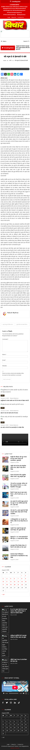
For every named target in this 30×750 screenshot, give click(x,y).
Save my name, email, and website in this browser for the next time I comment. (13, 374)
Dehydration (21, 14)
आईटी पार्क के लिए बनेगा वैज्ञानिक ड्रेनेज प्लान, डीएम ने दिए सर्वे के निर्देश (18, 467)
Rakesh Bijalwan (12, 313)
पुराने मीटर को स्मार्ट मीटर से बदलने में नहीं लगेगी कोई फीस (22, 324)
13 (14, 581)
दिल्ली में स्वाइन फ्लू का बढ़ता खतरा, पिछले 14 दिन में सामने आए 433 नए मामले (18, 494)
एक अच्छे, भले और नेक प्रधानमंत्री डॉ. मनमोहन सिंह (12, 427)
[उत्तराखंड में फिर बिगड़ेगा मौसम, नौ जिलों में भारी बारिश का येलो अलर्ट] (5, 548)
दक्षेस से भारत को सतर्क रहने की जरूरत (9, 413)
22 (22, 584)
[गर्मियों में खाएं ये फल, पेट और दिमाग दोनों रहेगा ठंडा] (5, 666)
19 (10, 584)
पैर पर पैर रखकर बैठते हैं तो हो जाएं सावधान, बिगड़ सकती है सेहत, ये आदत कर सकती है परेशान (18, 611)
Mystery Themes (15, 748)
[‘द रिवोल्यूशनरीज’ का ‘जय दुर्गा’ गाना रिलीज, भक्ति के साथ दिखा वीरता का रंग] (5, 521)
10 (3, 581)
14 (18, 581)
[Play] (4, 693)
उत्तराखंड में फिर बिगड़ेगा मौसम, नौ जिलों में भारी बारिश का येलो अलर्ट (18, 546)
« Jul (3, 594)
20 (14, 584)
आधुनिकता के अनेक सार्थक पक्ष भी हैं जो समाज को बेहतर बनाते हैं (15, 400)
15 (22, 581)
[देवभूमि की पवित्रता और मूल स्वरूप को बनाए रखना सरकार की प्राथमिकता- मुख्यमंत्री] (5, 459)
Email (4, 360)
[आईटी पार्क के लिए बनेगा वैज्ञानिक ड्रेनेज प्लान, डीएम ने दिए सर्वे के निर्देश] (5, 468)
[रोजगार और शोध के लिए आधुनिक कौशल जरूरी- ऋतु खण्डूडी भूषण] (5, 477)
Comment (5, 339)
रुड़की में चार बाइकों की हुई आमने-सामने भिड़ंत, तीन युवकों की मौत (18, 529)
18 (7, 584)
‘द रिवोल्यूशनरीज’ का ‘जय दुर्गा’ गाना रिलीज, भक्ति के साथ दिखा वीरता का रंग (19, 521)
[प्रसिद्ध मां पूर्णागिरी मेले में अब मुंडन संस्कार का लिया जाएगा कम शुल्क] (5, 646)
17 (3, 584)
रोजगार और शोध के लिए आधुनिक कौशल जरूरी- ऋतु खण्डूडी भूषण (18, 475)
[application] (15, 687)
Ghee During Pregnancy (15, 12)
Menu (4, 41)
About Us (13, 17)
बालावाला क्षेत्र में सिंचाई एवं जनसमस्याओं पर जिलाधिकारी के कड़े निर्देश (19, 555)
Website (4, 366)
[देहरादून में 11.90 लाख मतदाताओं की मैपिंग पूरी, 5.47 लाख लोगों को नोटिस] (5, 539)
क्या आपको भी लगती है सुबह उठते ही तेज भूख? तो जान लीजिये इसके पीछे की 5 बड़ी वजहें (19, 503)
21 (18, 584)
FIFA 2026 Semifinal (10, 14)
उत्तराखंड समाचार (15, 5)
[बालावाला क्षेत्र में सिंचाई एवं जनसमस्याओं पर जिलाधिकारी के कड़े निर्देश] (5, 556)
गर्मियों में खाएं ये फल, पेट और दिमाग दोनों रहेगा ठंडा (18, 660)
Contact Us (21, 17)
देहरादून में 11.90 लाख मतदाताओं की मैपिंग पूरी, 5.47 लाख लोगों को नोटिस (19, 537)
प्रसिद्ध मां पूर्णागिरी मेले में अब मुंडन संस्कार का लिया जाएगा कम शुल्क (18, 636)
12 (10, 581)
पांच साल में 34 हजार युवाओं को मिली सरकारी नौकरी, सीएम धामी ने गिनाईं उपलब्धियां (19, 512)
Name (4, 354)
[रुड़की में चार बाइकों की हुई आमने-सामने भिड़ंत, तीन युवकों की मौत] (5, 530)
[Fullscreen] (26, 693)
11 (6, 581)
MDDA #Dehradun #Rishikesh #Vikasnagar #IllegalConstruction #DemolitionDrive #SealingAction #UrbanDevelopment (15, 8)
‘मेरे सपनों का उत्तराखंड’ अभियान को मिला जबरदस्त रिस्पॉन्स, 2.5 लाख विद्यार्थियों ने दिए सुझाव (18, 485)
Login (8, 17)
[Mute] (23, 693)
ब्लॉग (2, 395)
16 (25, 581)
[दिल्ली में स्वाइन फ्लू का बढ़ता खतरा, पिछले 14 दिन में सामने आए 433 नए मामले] (5, 495)
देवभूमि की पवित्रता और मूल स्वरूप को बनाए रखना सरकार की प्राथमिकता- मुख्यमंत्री (18, 458)
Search (25, 41)
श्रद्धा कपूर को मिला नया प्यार (8, 324)
